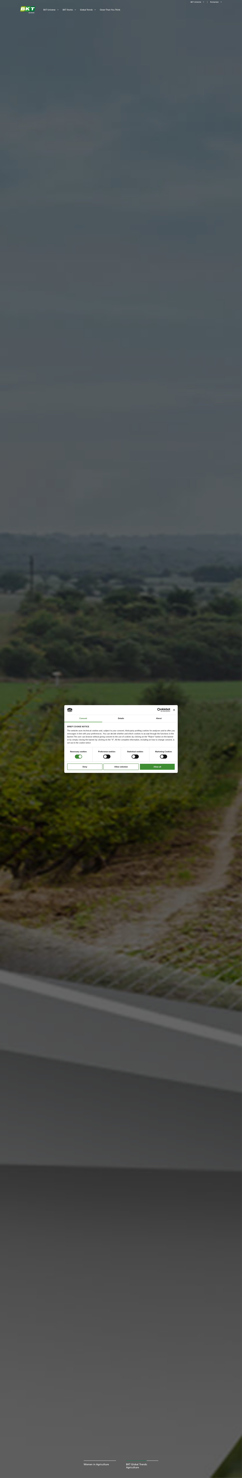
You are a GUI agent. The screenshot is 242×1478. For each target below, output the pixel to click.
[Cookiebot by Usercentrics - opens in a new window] (159, 710)
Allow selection (121, 767)
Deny (85, 767)
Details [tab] (121, 718)
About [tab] (159, 718)
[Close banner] (174, 710)
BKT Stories (68, 10)
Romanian (214, 2)
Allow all (157, 767)
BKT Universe (49, 10)
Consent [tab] (83, 718)
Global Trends (86, 10)
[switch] (106, 757)
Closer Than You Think (110, 10)
